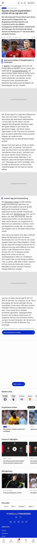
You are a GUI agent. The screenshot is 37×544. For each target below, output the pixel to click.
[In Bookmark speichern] (22, 3)
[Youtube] (22, 522)
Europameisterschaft (20, 71)
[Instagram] (14, 522)
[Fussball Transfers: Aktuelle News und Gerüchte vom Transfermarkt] (18, 514)
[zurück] (2, 3)
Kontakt (4, 530)
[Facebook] (10, 522)
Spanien (7, 66)
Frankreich (17, 66)
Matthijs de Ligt (19, 214)
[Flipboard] (26, 522)
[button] (31, 2)
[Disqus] (18, 364)
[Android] (16, 517)
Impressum (5, 533)
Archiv (3, 536)
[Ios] (20, 517)
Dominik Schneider (8, 37)
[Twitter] (18, 522)
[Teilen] (25, 3)
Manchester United (11, 202)
